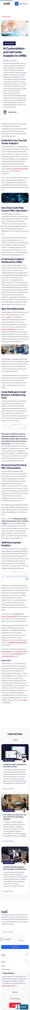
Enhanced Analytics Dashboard (17, 642)
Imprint (3, 965)
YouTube (7, 702)
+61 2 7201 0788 (16, 654)
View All (15, 740)
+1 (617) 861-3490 (21, 651)
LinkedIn (24, 700)
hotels (8, 317)
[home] (6, 4)
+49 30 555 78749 (6, 656)
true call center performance (19, 169)
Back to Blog (5, 16)
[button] (16, 4)
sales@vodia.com (6, 651)
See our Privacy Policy (8, 986)
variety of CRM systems (8, 329)
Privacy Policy (5, 969)
